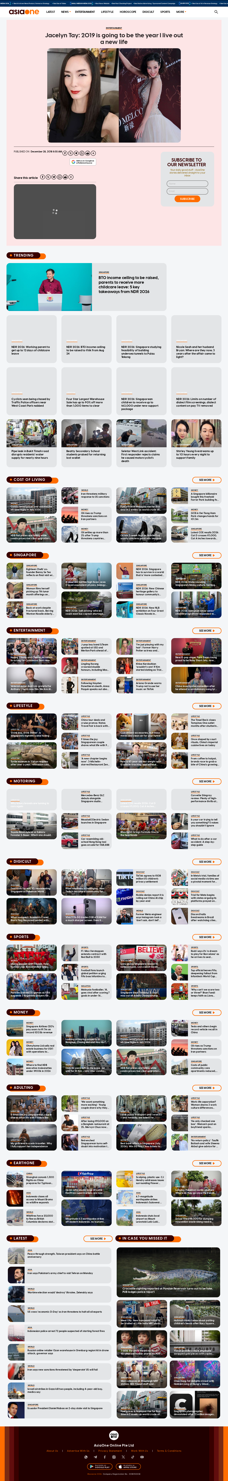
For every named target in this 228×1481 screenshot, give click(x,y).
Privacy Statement (110, 1451)
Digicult (148, 11)
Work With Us (139, 1451)
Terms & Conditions (169, 1451)
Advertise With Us (78, 1451)
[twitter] (70, 153)
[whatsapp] (82, 153)
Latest (50, 11)
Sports (165, 11)
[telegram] (76, 153)
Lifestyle (107, 11)
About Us (52, 1451)
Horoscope (128, 11)
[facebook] (65, 153)
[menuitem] (50, 12)
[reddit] (87, 153)
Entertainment (85, 11)
